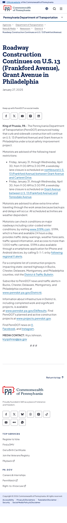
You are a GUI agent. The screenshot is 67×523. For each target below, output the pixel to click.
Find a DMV (8, 444)
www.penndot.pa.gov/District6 (22, 292)
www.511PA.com (40, 229)
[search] (54, 9)
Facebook (9, 328)
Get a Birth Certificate (14, 450)
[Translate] (47, 8)
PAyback (7, 461)
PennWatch (9, 480)
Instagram (28, 328)
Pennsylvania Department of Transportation (30, 17)
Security (6, 502)
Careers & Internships (14, 475)
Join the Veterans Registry (16, 455)
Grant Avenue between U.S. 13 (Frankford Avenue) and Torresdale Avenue (35, 193)
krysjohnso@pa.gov (15, 339)
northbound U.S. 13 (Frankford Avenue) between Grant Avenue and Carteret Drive (36, 173)
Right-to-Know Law (13, 486)
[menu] (61, 9)
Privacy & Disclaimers (26, 500)
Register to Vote (11, 439)
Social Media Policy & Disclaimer (26, 502)
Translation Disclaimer (47, 500)
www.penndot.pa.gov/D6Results (26, 310)
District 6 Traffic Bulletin (38, 274)
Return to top (53, 377)
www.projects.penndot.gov (33, 318)
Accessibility (8, 500)
